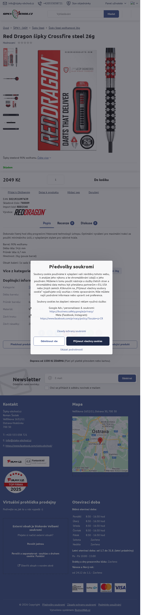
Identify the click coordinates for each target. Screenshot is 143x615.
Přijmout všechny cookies (87, 341)
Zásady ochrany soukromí (71, 331)
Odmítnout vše (49, 341)
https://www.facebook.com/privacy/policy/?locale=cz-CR (71, 318)
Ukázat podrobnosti (71, 349)
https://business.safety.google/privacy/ (71, 311)
